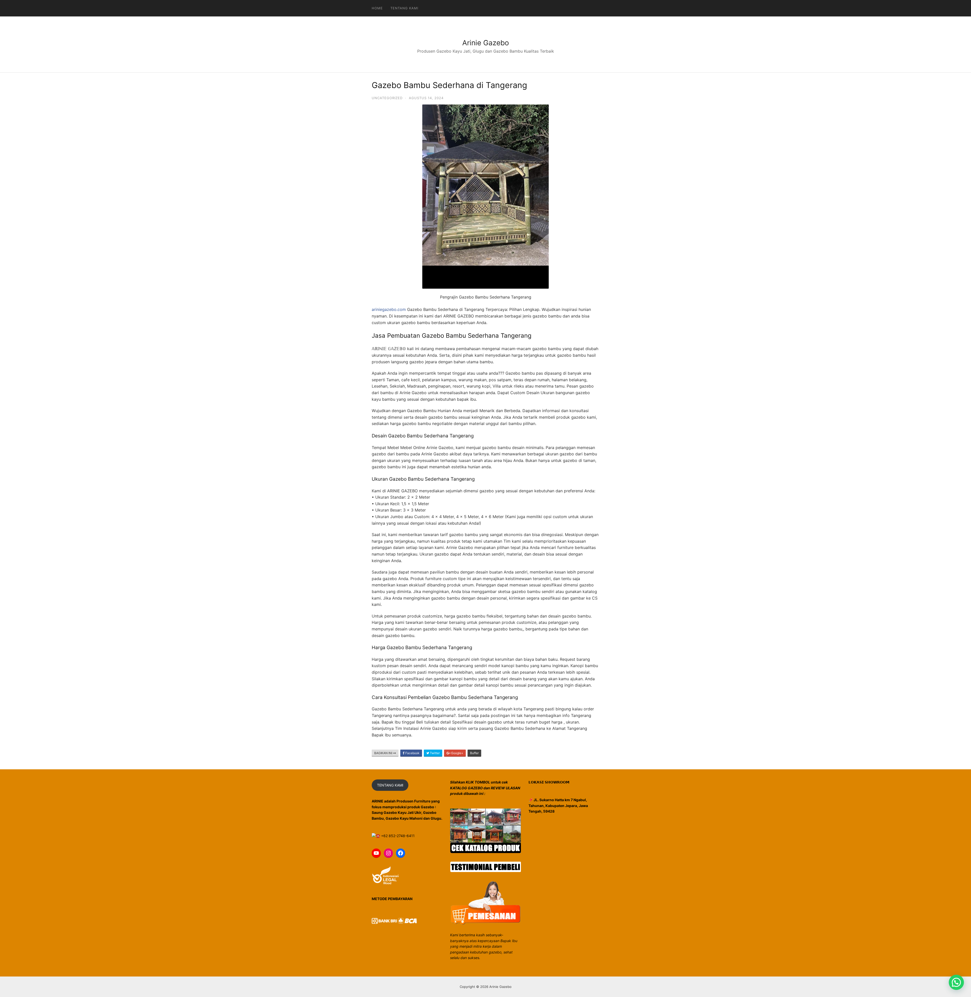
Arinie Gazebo (485, 42)
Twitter (434, 753)
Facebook (412, 753)
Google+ (456, 753)
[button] (956, 982)
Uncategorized (387, 98)
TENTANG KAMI (390, 785)
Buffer (474, 753)
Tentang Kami (404, 8)
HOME (377, 8)
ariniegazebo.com (389, 309)
